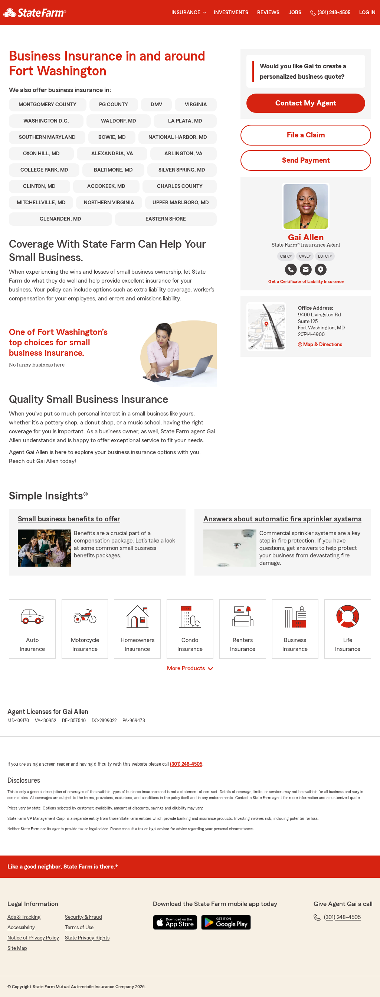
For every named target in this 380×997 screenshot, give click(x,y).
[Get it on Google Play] (226, 922)
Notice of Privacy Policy (33, 938)
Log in (367, 12)
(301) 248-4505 (334, 12)
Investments (231, 12)
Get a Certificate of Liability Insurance (306, 281)
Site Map (17, 948)
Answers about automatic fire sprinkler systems (282, 519)
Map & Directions (322, 344)
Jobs (294, 12)
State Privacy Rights (87, 938)
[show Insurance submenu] (203, 13)
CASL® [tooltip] (305, 256)
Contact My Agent (305, 103)
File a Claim (306, 135)
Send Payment (306, 160)
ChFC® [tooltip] (286, 256)
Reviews (268, 12)
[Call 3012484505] (291, 270)
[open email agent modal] (306, 270)
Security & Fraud (83, 917)
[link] (34, 12)
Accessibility (21, 927)
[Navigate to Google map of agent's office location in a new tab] (321, 270)
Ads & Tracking (23, 917)
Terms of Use (79, 927)
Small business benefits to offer (69, 519)
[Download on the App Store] (175, 922)
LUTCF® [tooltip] (325, 256)
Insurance (185, 12)
